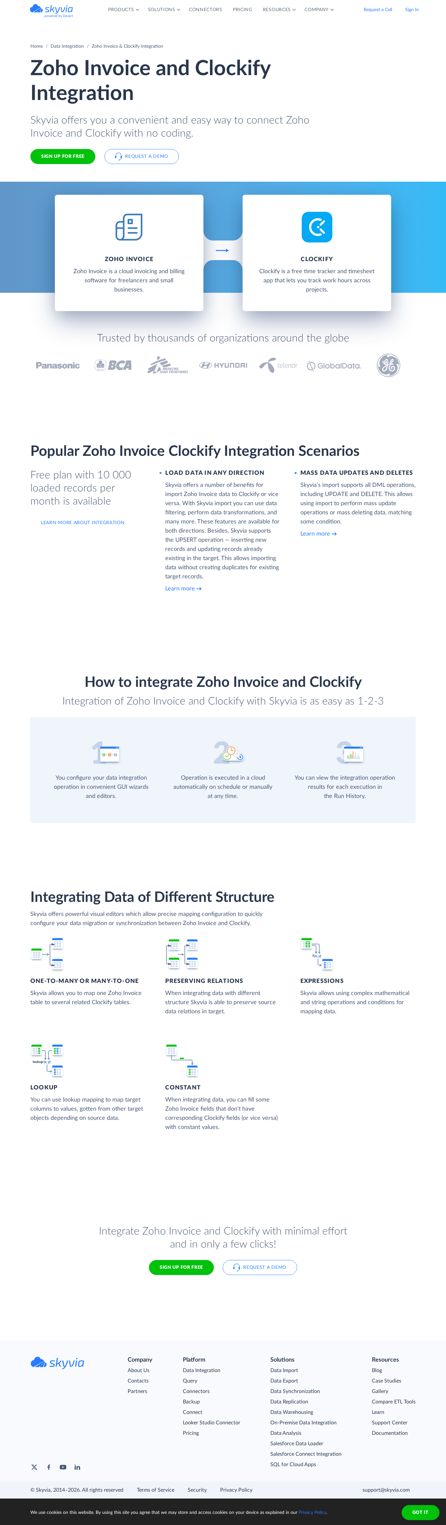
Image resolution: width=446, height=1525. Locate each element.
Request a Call (378, 10)
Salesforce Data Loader (296, 1443)
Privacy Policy (236, 1490)
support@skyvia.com (386, 1490)
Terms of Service (155, 1490)
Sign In (412, 10)
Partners (137, 1391)
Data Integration (67, 46)
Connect (192, 1412)
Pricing (191, 1433)
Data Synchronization (295, 1391)
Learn (378, 1412)
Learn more (180, 589)
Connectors (196, 1391)
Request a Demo (146, 156)
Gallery (380, 1391)
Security (197, 1490)
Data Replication (289, 1401)
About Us (139, 1370)
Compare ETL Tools (394, 1401)
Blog (377, 1370)
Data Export (284, 1381)
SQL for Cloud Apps (293, 1464)
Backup (191, 1401)
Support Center (389, 1422)
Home (36, 46)
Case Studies (386, 1381)
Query (190, 1381)
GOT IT (420, 1512)
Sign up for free (181, 1267)
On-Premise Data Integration (303, 1422)
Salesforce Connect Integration (306, 1454)
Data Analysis (285, 1433)
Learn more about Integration (83, 523)
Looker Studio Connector (211, 1422)
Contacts (138, 1381)
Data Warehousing (291, 1412)
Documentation (390, 1433)
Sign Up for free (63, 156)
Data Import (284, 1370)
